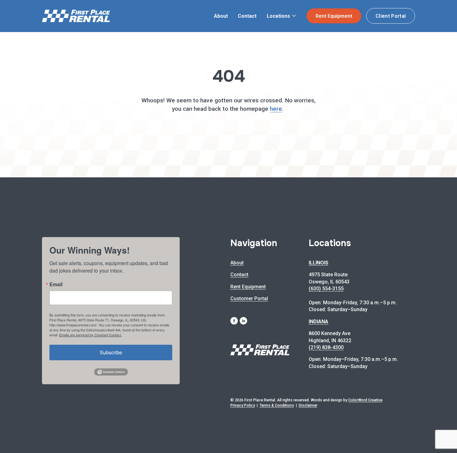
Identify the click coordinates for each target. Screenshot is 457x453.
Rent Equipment (334, 16)
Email (55, 284)
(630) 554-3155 (326, 289)
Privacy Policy (242, 405)
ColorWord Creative (365, 400)
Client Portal (391, 16)
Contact (247, 16)
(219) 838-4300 (326, 347)
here (276, 108)
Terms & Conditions (277, 405)
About (221, 16)
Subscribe (111, 352)
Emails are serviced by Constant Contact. (90, 334)
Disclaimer (308, 405)
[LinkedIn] (243, 321)
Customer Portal (249, 298)
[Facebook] (234, 321)
